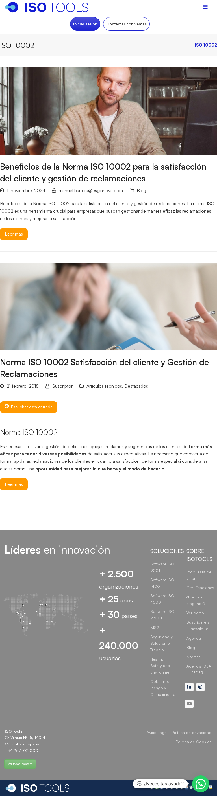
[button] (200, 783)
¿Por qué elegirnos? (195, 600)
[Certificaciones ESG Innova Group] (181, 788)
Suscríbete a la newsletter (198, 625)
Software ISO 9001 (162, 567)
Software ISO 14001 (162, 583)
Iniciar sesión (85, 23)
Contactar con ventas (126, 23)
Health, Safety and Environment (161, 665)
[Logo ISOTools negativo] (37, 788)
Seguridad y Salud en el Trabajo (161, 643)
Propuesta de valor (198, 575)
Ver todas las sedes (20, 764)
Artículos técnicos (104, 386)
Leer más (14, 234)
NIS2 (154, 627)
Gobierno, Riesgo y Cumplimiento (162, 688)
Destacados (136, 386)
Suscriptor (62, 386)
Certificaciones (200, 587)
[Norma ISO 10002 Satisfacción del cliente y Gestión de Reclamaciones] (108, 306)
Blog (141, 190)
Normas (193, 656)
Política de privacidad (191, 732)
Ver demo (195, 612)
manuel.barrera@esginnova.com (91, 190)
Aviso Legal (157, 732)
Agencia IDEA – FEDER (198, 669)
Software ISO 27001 (162, 614)
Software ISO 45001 (162, 598)
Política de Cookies (193, 741)
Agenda (193, 638)
